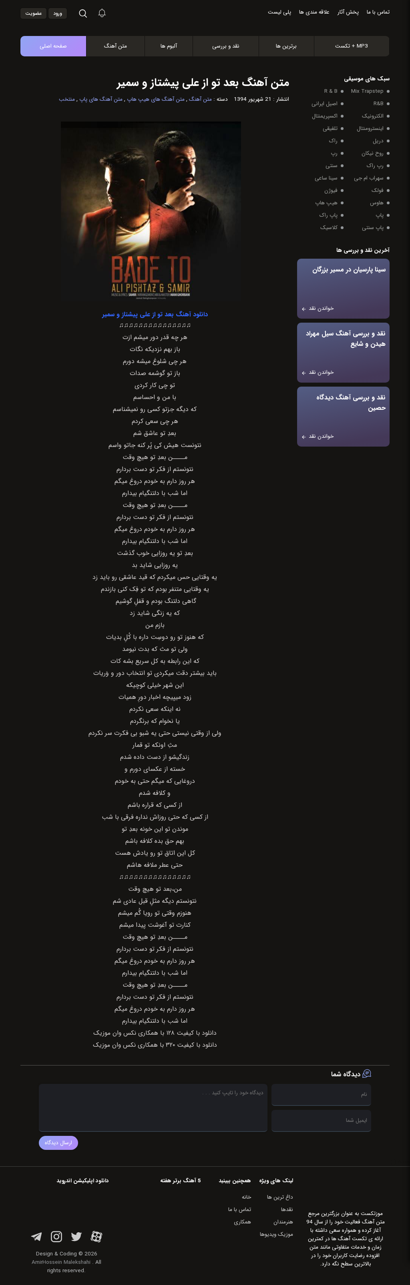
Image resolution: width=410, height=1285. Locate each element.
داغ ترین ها (280, 1197)
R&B (379, 104)
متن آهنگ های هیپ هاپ (156, 99)
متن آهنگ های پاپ (101, 99)
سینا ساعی (326, 178)
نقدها (287, 1209)
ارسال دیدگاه (58, 1143)
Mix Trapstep (367, 91)
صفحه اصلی (53, 46)
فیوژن (331, 190)
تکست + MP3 (351, 46)
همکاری (242, 1222)
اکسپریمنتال (325, 116)
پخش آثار (348, 12)
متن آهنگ (115, 46)
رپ (334, 153)
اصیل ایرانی (325, 104)
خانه (246, 1197)
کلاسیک (329, 227)
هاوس (377, 203)
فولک (378, 190)
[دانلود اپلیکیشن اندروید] (66, 1205)
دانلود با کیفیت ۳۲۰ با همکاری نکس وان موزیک (155, 1045)
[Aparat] (96, 1241)
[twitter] (76, 1241)
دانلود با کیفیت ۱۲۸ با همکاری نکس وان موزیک (155, 1033)
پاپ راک (329, 215)
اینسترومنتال (370, 128)
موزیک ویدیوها (276, 1234)
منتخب (67, 99)
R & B (331, 91)
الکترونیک (373, 116)
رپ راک (375, 166)
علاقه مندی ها (314, 12)
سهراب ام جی (369, 178)
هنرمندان (283, 1222)
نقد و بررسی (225, 46)
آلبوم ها (169, 46)
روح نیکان (373, 153)
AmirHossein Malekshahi (61, 1262)
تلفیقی (330, 128)
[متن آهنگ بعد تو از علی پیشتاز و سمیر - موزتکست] (213, 14)
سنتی (332, 166)
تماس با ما (378, 12)
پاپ (380, 215)
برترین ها (286, 46)
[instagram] (56, 1241)
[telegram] (36, 1241)
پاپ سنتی (373, 227)
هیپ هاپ (326, 203)
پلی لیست (279, 12)
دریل (378, 141)
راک (333, 141)
